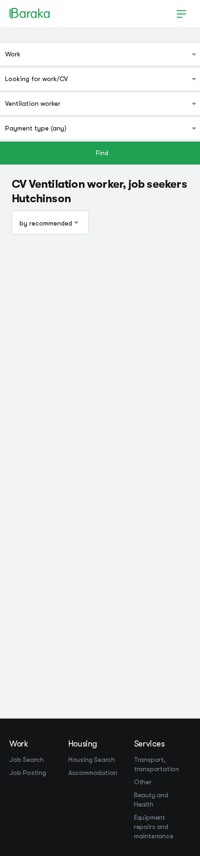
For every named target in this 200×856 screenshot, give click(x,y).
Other (143, 782)
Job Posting (27, 772)
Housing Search (91, 759)
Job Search (26, 759)
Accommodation (92, 772)
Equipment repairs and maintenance (153, 827)
